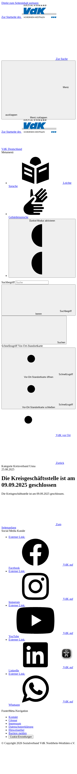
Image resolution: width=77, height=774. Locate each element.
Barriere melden (18, 733)
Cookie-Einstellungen (21, 736)
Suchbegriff (8, 282)
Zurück (60, 462)
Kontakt (13, 717)
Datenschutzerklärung (21, 726)
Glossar (13, 720)
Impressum (15, 723)
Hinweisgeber (16, 730)
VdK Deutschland (11, 149)
